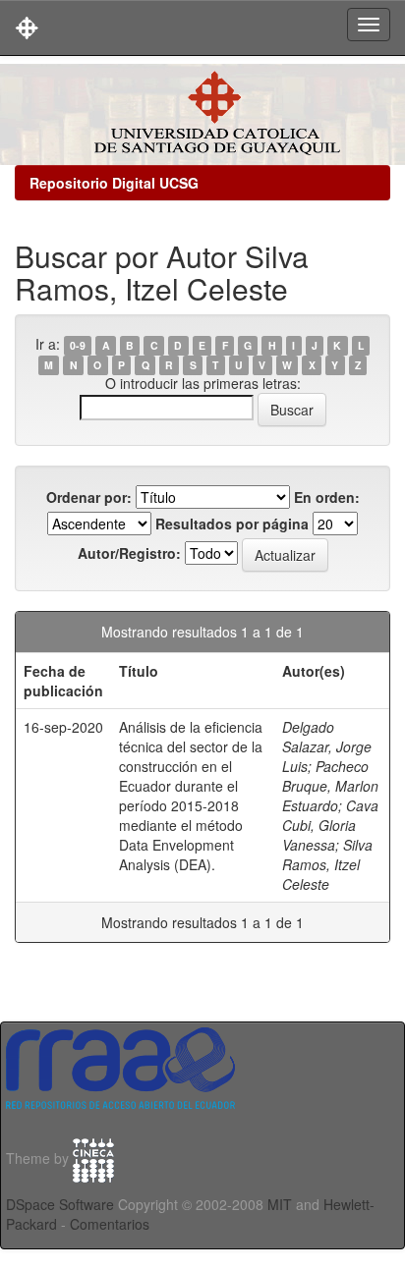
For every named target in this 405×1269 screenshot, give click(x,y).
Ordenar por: (89, 497)
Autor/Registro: (129, 553)
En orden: (327, 497)
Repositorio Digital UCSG (114, 183)
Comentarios (109, 1224)
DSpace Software (60, 1204)
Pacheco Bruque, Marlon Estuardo (330, 785)
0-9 (78, 345)
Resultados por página (232, 523)
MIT (279, 1204)
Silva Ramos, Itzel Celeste (327, 864)
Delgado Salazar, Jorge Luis (327, 746)
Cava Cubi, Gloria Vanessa (330, 825)
